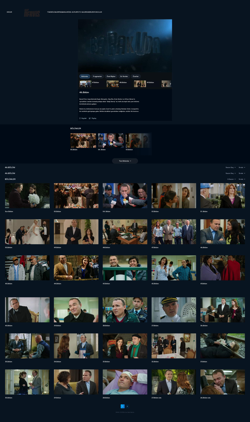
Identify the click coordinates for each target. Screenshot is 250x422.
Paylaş (93, 118)
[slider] (125, 69)
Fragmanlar (63, 12)
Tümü (49, 12)
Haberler (89, 12)
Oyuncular (97, 12)
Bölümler (55, 12)
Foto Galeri (81, 12)
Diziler (9, 12)
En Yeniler (124, 76)
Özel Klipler (72, 12)
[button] (85, 69)
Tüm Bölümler (124, 161)
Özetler (136, 76)
